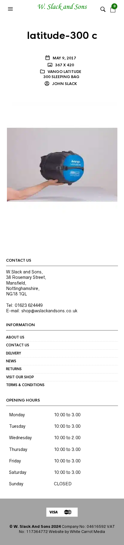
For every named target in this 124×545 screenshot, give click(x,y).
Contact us (17, 345)
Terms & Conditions (25, 385)
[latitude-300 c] (62, 164)
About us (15, 337)
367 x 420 (64, 65)
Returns (14, 369)
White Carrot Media (87, 531)
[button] (11, 9)
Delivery (13, 353)
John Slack (64, 83)
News (11, 361)
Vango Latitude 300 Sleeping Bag (62, 74)
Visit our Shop (20, 377)
